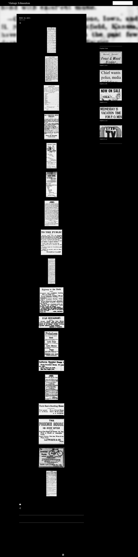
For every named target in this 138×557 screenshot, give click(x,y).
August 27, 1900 (103, 65)
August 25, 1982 (103, 83)
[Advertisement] (51, 539)
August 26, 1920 (103, 120)
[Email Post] (20, 505)
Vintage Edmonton (19, 3)
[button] (20, 23)
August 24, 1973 (103, 102)
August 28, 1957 (103, 139)
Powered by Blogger (70, 554)
